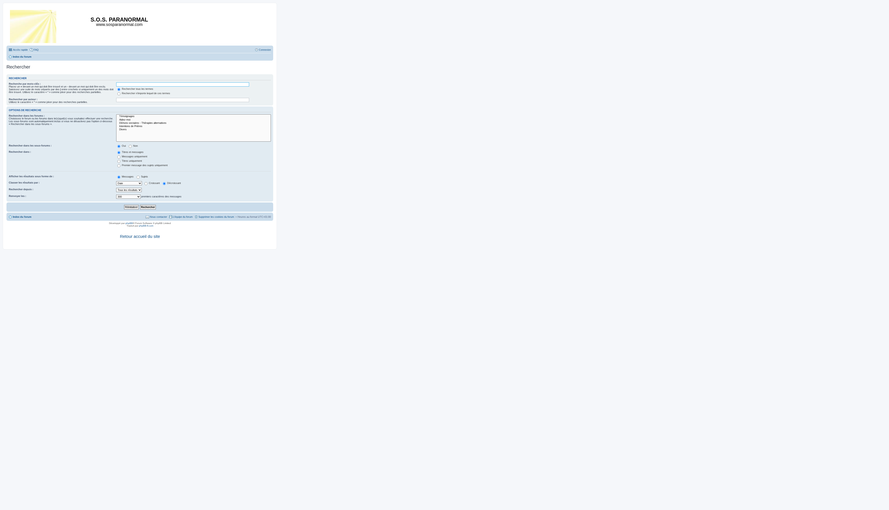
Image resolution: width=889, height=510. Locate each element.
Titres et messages (132, 152)
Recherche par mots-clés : (25, 83)
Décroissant (173, 183)
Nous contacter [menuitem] (158, 216)
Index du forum (22, 216)
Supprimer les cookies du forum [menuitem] (216, 216)
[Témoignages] (193, 116)
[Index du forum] (33, 26)
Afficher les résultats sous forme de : (31, 176)
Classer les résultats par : (24, 182)
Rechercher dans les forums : (27, 115)
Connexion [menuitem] (265, 49)
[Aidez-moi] (193, 119)
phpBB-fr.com (146, 225)
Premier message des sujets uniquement (144, 165)
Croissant (154, 183)
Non (135, 145)
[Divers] (193, 129)
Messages (127, 176)
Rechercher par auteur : (23, 99)
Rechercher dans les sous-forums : (30, 145)
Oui (123, 145)
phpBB (129, 223)
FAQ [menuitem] (36, 49)
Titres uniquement (131, 160)
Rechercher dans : (20, 151)
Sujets (144, 176)
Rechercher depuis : (21, 189)
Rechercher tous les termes (137, 88)
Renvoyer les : (17, 196)
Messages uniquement (134, 156)
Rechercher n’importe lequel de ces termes (145, 93)
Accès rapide (20, 49)
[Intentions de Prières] (193, 126)
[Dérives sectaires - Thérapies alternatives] (193, 123)
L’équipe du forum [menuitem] (183, 216)
